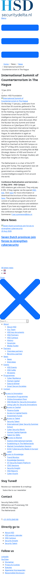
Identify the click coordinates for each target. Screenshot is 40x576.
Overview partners (15, 351)
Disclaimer (9, 562)
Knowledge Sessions (15, 460)
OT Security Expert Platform (19, 462)
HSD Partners (13, 335)
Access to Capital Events (17, 413)
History (10, 340)
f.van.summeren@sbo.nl (22, 214)
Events (6, 364)
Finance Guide (13, 410)
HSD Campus (12, 337)
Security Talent (13, 421)
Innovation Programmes (17, 396)
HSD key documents (15, 332)
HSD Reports (12, 471)
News (6, 356)
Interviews (11, 362)
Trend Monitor (13, 457)
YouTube (5, 559)
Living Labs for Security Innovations (22, 404)
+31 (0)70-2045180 (10, 519)
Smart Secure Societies (16, 386)
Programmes (9, 375)
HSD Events (12, 367)
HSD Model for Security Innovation (21, 402)
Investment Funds (14, 415)
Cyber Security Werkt (16, 429)
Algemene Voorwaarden (15, 570)
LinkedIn (5, 556)
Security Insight (13, 468)
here (11, 193)
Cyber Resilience (14, 378)
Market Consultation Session (19, 446)
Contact (7, 389)
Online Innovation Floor (17, 399)
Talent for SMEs (13, 435)
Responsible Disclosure (14, 573)
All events (11, 373)
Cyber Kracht (12, 473)
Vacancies (11, 343)
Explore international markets (19, 441)
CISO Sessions (13, 465)
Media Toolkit (12, 346)
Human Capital (13, 381)
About (6, 324)
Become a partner (14, 354)
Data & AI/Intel (13, 383)
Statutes (8, 567)
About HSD (11, 327)
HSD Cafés (11, 370)
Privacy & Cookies (12, 565)
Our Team (11, 329)
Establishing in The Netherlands (20, 443)
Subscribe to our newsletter (14, 490)
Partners (7, 348)
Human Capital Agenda (16, 432)
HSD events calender (13, 535)
